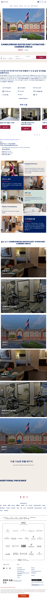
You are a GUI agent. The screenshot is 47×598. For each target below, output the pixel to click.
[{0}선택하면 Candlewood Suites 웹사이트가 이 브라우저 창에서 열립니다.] (39, 553)
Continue (23, 595)
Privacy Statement (38, 591)
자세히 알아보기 (35, 585)
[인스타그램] (10, 568)
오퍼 (25, 5)
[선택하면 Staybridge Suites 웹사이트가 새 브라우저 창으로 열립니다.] (23, 553)
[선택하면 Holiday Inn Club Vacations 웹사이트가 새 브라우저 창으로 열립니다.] (31, 553)
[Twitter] (7, 568)
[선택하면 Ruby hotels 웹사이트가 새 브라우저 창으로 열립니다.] (26, 538)
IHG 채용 (32, 567)
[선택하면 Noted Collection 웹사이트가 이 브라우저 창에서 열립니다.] (13, 538)
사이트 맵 (33, 575)
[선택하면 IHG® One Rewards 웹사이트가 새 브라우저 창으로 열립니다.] (23, 560)
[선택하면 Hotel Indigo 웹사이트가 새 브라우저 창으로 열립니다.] (7, 538)
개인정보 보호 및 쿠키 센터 (36, 571)
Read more (10, 81)
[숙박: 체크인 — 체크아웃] (7, 58)
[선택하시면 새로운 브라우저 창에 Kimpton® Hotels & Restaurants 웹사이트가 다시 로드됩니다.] (39, 530)
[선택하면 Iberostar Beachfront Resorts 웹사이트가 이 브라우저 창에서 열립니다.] (40, 538)
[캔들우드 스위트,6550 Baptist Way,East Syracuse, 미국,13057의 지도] (9, 139)
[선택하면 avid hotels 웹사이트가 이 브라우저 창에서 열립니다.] (7, 553)
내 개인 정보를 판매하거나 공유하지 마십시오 (23, 573)
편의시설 (16, 5)
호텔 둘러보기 (33, 572)
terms (37, 590)
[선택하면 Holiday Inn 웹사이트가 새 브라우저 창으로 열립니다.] (31, 546)
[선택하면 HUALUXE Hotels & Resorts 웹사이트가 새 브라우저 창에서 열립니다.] (33, 538)
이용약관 (32, 569)
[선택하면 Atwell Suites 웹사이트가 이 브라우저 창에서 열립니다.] (15, 553)
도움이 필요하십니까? (21, 569)
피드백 (18, 577)
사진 (28, 5)
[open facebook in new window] (20, 497)
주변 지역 (21, 5)
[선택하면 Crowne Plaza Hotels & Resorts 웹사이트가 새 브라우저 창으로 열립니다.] (7, 546)
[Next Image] (25, 40)
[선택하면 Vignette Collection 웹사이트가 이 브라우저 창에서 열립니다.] (31, 530)
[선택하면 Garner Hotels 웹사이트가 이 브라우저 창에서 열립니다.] (39, 546)
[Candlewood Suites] (4, 1)
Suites (11, 5)
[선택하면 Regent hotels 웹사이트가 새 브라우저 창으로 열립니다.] (15, 530)
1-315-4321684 (11, 143)
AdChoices (19, 575)
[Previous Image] (21, 40)
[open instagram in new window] (23, 497)
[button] (45, 2)
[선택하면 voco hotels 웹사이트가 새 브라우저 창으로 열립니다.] (20, 538)
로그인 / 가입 (41, 1)
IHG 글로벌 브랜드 (20, 571)
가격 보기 (41, 57)
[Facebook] (4, 568)
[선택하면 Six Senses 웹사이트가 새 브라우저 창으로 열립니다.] (7, 530)
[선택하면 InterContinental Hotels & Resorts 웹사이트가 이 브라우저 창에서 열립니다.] (23, 530)
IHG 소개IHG (19, 567)
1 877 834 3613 (17, 581)
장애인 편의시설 (34, 5)
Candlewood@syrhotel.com (11, 145)
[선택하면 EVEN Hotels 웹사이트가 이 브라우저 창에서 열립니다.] (15, 546)
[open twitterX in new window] (26, 497)
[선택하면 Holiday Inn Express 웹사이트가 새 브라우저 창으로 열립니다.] (23, 546)
